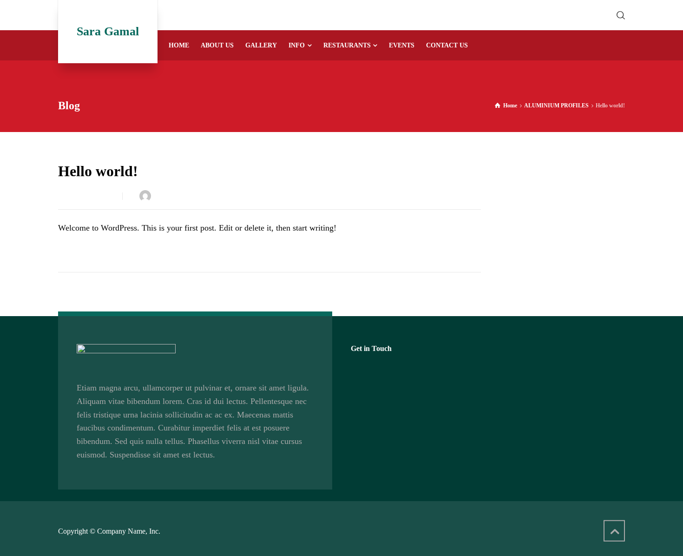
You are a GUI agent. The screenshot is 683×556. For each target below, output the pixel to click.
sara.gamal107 (176, 196)
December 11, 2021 (88, 196)
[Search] (619, 15)
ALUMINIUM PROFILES (252, 196)
